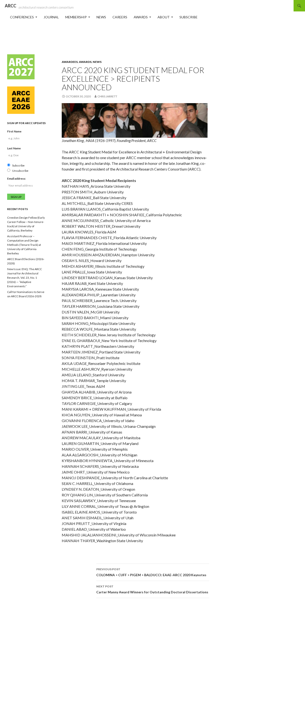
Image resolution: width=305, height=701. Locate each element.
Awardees (70, 62)
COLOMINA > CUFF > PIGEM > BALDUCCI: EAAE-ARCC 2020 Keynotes (151, 572)
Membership (76, 17)
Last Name (14, 148)
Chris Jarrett (107, 96)
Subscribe (188, 17)
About (164, 17)
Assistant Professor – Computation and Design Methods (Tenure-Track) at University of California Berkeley (24, 244)
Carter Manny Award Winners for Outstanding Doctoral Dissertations (152, 589)
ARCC (10, 5)
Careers (119, 17)
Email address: (16, 178)
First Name (14, 131)
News (101, 17)
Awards (141, 17)
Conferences (22, 17)
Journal (51, 17)
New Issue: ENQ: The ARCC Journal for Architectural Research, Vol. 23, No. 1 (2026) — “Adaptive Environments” (24, 277)
